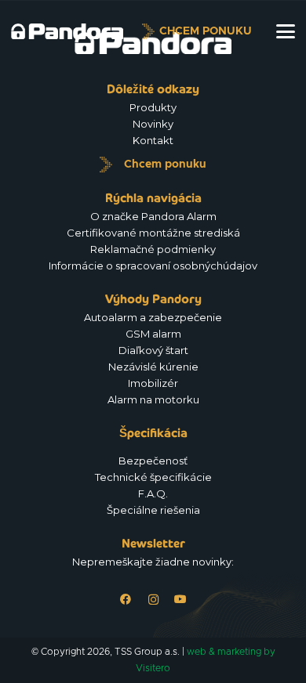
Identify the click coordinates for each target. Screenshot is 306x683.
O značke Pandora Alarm (153, 216)
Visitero (153, 668)
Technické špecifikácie (153, 477)
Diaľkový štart (153, 350)
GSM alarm (153, 333)
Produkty (153, 107)
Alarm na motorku (153, 399)
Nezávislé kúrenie (153, 366)
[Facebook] (126, 599)
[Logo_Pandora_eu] (67, 31)
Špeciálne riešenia (153, 510)
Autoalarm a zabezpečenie (153, 317)
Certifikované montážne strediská (153, 232)
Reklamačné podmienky (153, 249)
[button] (286, 31)
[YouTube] (181, 599)
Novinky (153, 123)
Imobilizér (153, 383)
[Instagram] (153, 599)
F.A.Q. (153, 493)
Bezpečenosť (153, 460)
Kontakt (153, 140)
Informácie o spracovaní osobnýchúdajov (153, 265)
